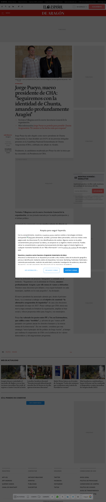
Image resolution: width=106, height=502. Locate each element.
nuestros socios (48, 235)
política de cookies (70, 247)
